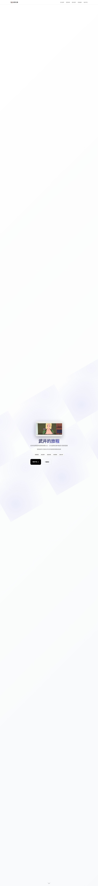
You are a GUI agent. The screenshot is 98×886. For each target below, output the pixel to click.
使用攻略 (68, 2)
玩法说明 (62, 2)
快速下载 (85, 2)
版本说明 (74, 2)
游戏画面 (80, 2)
